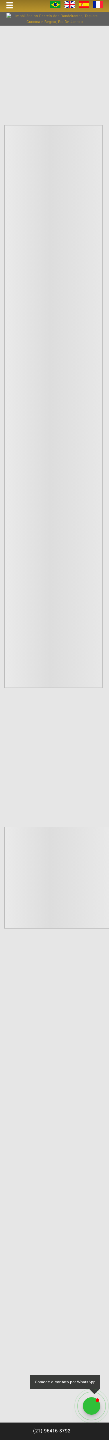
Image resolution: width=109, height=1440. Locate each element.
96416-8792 (51, 1430)
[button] (13, 5)
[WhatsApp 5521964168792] (91, 1406)
